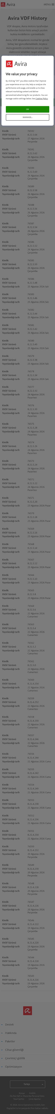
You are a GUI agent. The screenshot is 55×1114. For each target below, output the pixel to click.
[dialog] (27, 91)
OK (27, 109)
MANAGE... (27, 117)
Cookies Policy (41, 99)
